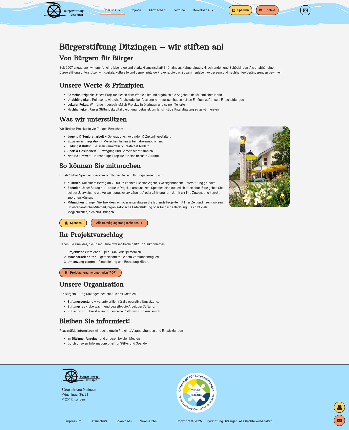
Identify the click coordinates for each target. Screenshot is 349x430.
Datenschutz (98, 421)
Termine (179, 10)
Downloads (201, 10)
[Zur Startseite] (64, 10)
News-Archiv (148, 421)
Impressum (73, 421)
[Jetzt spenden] (339, 407)
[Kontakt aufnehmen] (339, 420)
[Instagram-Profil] (305, 10)
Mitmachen (157, 10)
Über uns (110, 10)
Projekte (135, 10)
